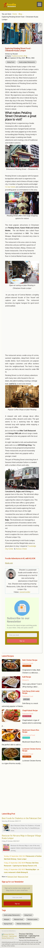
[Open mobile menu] (39, 4)
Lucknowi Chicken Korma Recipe (31, 750)
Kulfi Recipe (26, 677)
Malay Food (10, 62)
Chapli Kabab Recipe (30, 710)
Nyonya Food (8, 924)
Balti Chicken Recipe (29, 660)
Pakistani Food (27, 663)
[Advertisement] (22, 330)
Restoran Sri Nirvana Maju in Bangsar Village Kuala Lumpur (21, 836)
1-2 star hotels (10, 187)
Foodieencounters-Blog (19, 56)
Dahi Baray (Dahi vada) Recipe (30, 692)
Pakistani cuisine (32, 919)
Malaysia (6, 919)
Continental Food (28, 735)
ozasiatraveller (24, 592)
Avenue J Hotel (21, 549)
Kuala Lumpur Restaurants (27, 62)
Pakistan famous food (23, 924)
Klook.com (9, 563)
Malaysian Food (23, 877)
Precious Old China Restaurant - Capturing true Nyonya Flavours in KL (29, 935)
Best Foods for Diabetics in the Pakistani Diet (21, 818)
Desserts (25, 680)
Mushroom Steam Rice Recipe (30, 731)
